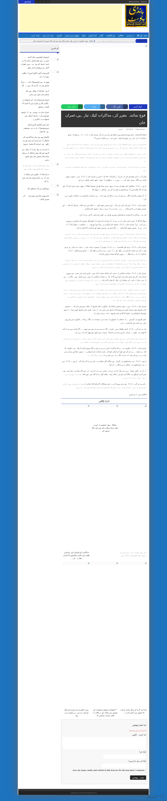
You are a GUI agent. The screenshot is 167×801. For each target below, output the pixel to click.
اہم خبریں (130, 35)
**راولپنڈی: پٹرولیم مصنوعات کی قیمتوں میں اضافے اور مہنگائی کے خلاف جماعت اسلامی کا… (105, 713)
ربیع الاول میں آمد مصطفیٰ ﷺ (38, 189)
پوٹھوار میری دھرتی (72, 35)
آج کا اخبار (27, 2)
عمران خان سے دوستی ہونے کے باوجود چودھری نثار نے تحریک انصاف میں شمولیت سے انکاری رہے (35, 115)
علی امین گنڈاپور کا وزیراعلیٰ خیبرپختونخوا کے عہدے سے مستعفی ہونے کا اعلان (36, 128)
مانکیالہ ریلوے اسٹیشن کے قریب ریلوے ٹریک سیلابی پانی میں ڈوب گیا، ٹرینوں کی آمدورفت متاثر (63, 41)
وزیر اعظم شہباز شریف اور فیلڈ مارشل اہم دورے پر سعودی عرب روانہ (76, 713)
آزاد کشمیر (92, 35)
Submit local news (134, 1)
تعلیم (84, 35)
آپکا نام (142, 752)
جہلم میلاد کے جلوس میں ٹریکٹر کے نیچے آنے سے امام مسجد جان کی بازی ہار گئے (35, 177)
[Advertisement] (71, 18)
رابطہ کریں (35, 35)
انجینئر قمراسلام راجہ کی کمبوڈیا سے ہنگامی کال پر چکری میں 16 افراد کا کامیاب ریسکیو (35, 103)
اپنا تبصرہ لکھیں (139, 734)
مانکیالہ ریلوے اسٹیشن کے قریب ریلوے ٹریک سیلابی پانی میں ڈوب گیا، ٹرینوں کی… (105, 428)
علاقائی (121, 35)
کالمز (101, 35)
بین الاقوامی (110, 35)
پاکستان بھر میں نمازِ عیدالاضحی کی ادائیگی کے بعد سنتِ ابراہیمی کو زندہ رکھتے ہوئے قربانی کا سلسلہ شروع (35, 140)
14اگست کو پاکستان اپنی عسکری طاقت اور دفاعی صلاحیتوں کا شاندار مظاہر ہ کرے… (76, 555)
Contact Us (144, 1)
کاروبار (59, 35)
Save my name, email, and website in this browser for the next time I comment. (108, 770)
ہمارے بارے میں (48, 35)
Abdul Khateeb (140, 129)
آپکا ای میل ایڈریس (137, 761)
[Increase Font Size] (65, 130)
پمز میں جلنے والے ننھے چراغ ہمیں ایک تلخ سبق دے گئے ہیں (121, 41)
